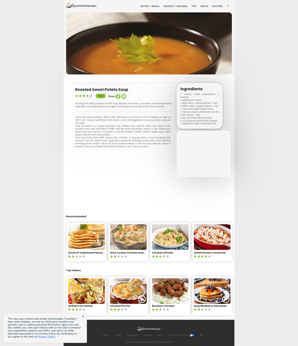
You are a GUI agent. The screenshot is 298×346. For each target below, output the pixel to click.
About (160, 335)
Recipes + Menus (150, 6)
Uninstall (147, 335)
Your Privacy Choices (179, 335)
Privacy (118, 335)
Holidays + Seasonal (175, 6)
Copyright (132, 335)
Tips (194, 6)
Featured (217, 6)
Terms (105, 335)
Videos (204, 6)
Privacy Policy (46, 336)
